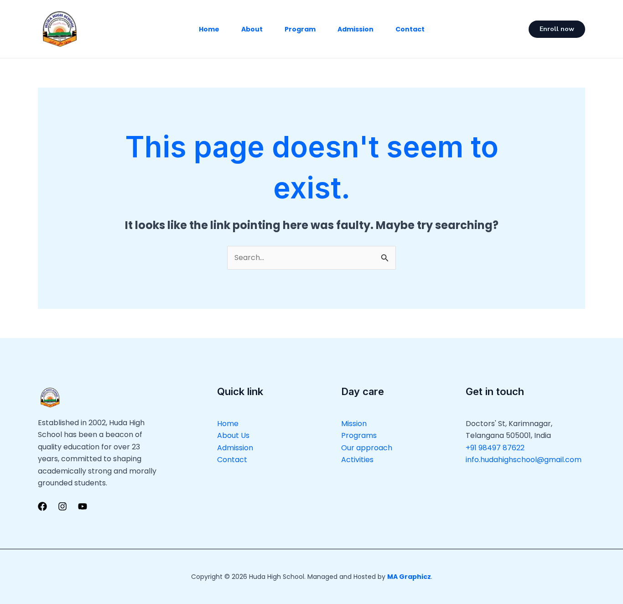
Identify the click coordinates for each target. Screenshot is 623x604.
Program (300, 29)
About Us (233, 435)
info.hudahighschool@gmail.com (523, 459)
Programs (359, 435)
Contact (410, 29)
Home (209, 29)
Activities (357, 459)
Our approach (366, 448)
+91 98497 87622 (495, 448)
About (252, 29)
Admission (355, 29)
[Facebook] (42, 506)
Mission (354, 423)
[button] (557, 29)
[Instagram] (62, 506)
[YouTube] (82, 506)
